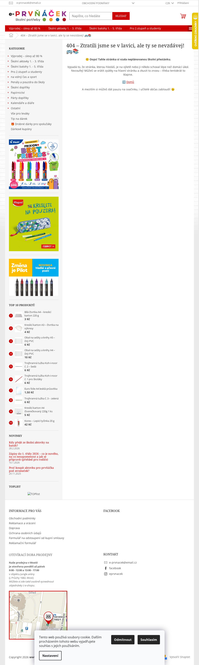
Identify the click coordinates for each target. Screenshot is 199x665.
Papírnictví (18, 92)
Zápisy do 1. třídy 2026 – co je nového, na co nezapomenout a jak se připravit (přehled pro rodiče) (33, 456)
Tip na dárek (19, 119)
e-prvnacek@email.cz (123, 562)
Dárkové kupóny (21, 129)
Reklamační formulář (22, 543)
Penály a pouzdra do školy (28, 82)
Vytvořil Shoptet (180, 657)
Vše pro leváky (20, 113)
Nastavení (50, 656)
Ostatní (15, 108)
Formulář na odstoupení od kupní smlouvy (36, 538)
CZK (168, 3)
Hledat (121, 16)
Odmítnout (123, 640)
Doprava (14, 528)
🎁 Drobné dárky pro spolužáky (31, 124)
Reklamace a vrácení (22, 523)
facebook (115, 568)
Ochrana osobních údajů (25, 533)
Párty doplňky (20, 98)
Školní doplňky (20, 87)
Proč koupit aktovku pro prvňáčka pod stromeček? (31, 469)
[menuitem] (24, 28)
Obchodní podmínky (95, 3)
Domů (130, 82)
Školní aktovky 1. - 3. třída (27, 61)
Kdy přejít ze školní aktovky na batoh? (29, 444)
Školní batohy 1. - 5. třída (27, 66)
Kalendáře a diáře (22, 103)
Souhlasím (149, 640)
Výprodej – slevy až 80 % (26, 56)
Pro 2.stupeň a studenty (26, 72)
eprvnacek (116, 574)
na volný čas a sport (24, 77)
